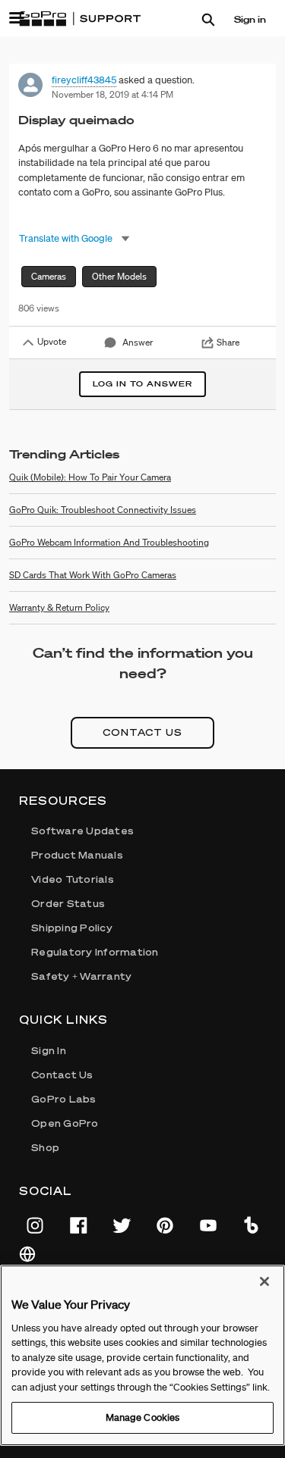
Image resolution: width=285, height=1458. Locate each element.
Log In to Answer (142, 384)
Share (228, 342)
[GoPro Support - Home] (80, 19)
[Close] (264, 1281)
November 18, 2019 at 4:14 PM (112, 94)
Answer (137, 342)
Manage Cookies (143, 1417)
